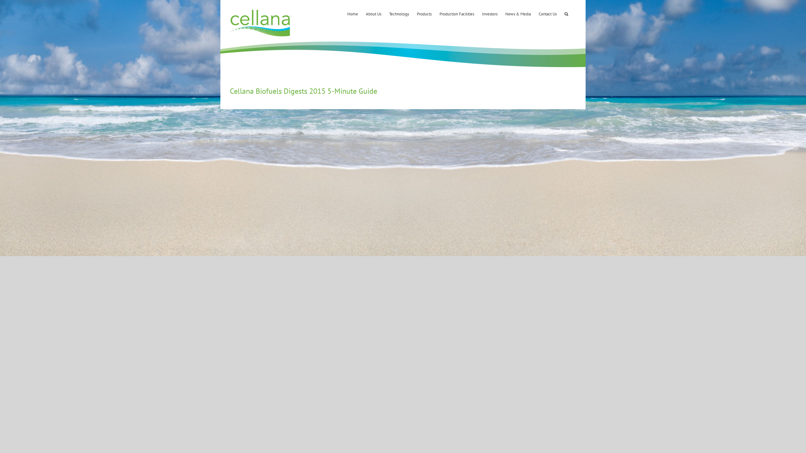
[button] (566, 13)
